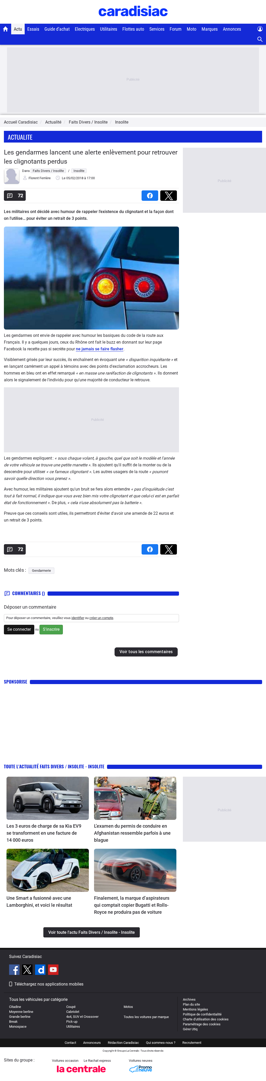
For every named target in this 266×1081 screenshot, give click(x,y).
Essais (33, 29)
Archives (189, 999)
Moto (191, 29)
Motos (128, 1007)
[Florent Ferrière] (11, 183)
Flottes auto (133, 29)
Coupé (71, 1007)
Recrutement (191, 1043)
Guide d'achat (57, 29)
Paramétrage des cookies (202, 1024)
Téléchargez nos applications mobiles (48, 984)
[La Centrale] (81, 1074)
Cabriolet (72, 1012)
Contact (70, 1043)
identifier (77, 618)
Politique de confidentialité (202, 1014)
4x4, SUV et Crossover (82, 1017)
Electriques (85, 29)
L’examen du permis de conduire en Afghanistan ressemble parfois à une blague (132, 833)
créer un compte (101, 618)
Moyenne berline (21, 1012)
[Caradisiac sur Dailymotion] (41, 970)
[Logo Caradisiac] (133, 21)
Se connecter (19, 629)
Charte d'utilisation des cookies (206, 1019)
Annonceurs (92, 1043)
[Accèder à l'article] (47, 798)
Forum (176, 29)
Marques (210, 29)
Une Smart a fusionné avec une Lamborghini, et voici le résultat (39, 901)
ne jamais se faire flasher (99, 348)
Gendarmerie (41, 570)
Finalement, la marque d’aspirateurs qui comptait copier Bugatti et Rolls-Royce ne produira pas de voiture (131, 905)
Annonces (232, 29)
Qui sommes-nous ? (160, 1043)
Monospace (17, 1026)
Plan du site (191, 1004)
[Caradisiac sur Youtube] (53, 970)
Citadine (15, 1007)
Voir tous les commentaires (146, 651)
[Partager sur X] (169, 194)
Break (13, 1022)
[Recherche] (260, 39)
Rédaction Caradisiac (123, 1043)
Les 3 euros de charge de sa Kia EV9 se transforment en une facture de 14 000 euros (43, 833)
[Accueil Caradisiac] (5, 29)
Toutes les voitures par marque (146, 1017)
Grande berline (19, 1017)
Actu (18, 29)
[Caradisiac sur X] (28, 970)
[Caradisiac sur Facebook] (15, 970)
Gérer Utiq (190, 1029)
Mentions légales (195, 1009)
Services (156, 29)
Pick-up (71, 1022)
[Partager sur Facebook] (151, 194)
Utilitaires (108, 29)
